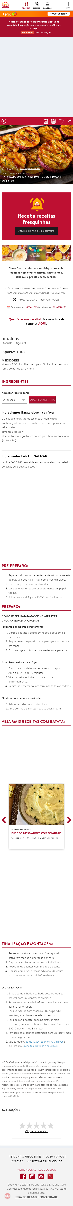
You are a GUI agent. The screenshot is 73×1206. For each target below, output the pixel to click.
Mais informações (43, 32)
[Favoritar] (61, 121)
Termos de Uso (26, 1197)
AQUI (42, 323)
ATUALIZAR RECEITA (42, 400)
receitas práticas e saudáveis (41, 1046)
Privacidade (49, 1197)
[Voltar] (3, 121)
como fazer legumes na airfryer (44, 1041)
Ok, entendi (27, 32)
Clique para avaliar (36, 1131)
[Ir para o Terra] (10, 14)
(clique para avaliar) (30, 168)
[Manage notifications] (7, 1196)
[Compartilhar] (69, 121)
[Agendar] (45, 121)
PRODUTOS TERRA (58, 14)
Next (67, 820)
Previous (5, 820)
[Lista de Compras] (53, 121)
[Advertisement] (36, 78)
